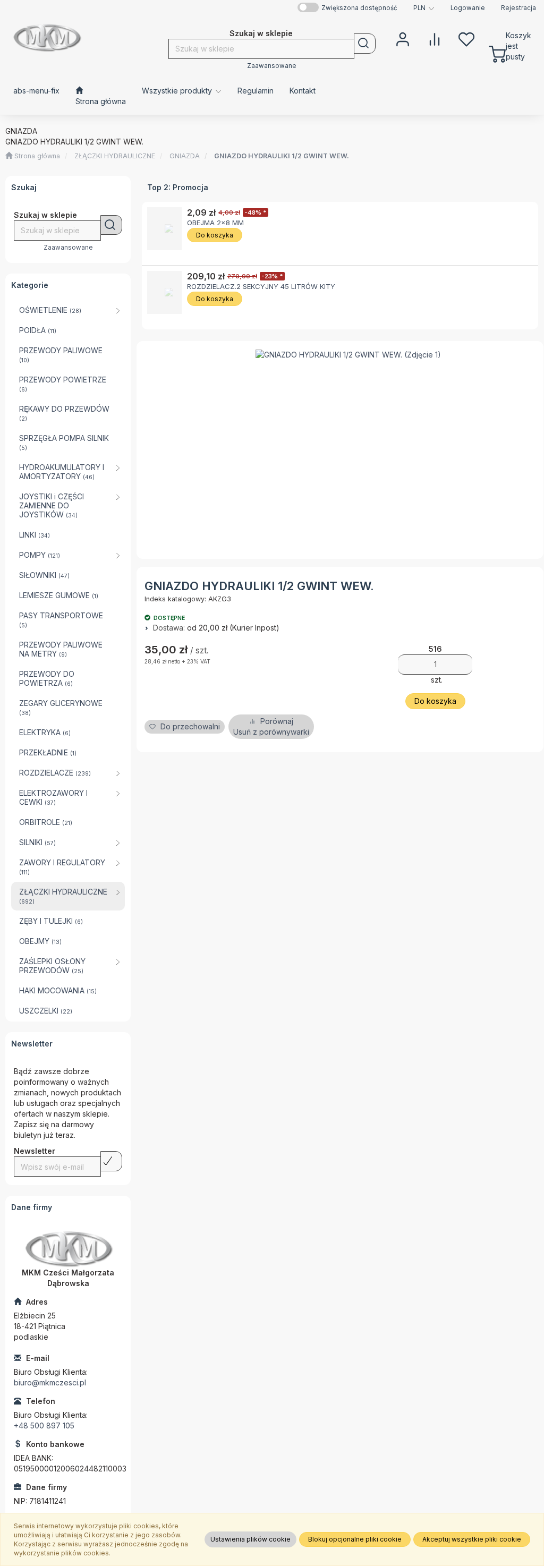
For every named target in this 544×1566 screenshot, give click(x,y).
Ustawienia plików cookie (250, 1539)
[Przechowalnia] (466, 38)
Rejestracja (518, 8)
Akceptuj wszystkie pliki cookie (471, 1539)
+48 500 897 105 (44, 1425)
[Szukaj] (365, 43)
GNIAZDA (184, 156)
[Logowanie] (402, 38)
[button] (424, 8)
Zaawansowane (271, 66)
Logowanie (467, 8)
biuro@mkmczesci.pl (50, 1382)
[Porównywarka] (434, 38)
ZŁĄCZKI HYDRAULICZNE (114, 156)
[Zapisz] (111, 1161)
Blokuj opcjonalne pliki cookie (355, 1539)
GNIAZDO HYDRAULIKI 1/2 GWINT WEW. (281, 156)
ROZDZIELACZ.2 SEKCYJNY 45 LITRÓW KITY (261, 286)
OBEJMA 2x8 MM (215, 222)
